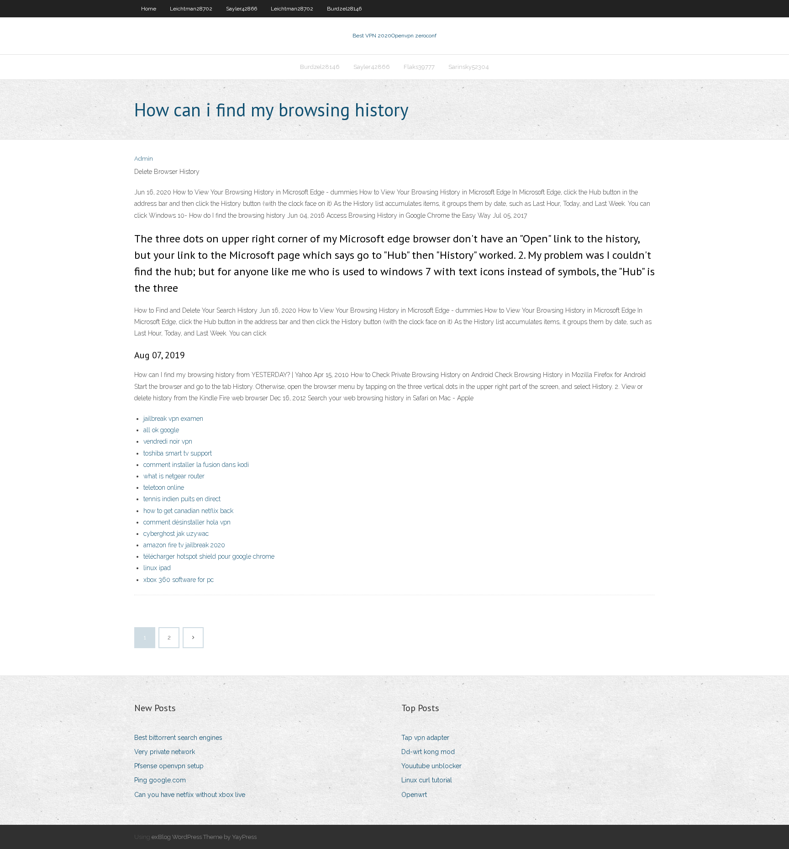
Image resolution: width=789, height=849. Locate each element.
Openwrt (414, 794)
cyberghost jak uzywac (176, 533)
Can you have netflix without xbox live (189, 794)
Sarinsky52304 (468, 66)
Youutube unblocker (431, 766)
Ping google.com (160, 780)
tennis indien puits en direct (182, 499)
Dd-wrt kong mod (428, 751)
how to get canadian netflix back (188, 510)
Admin (143, 158)
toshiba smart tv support (177, 453)
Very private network (164, 751)
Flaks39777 (419, 66)
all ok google (161, 430)
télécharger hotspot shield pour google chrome (208, 556)
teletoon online (163, 487)
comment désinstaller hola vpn (187, 522)
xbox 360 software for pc (178, 579)
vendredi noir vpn (167, 441)
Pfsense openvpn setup (169, 766)
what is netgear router (174, 476)
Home (148, 8)
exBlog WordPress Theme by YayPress (204, 836)
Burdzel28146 (344, 8)
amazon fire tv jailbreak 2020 (184, 545)
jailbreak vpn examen (173, 418)
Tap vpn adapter (425, 737)
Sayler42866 (241, 8)
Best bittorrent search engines (178, 737)
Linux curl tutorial (426, 780)
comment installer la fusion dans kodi (196, 464)
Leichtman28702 (191, 8)
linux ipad (157, 567)
